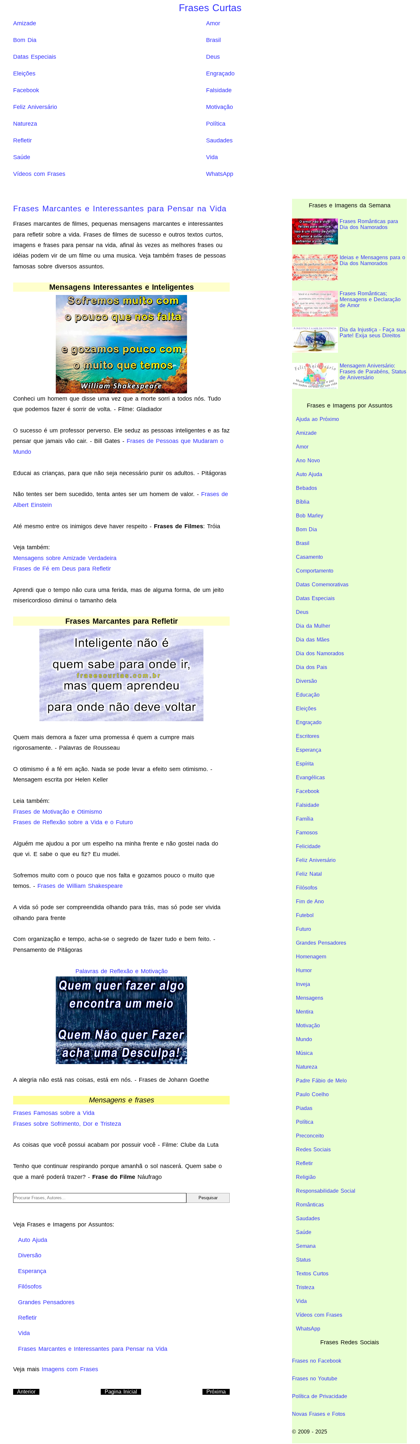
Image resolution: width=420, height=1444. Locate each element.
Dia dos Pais (311, 667)
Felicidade (308, 846)
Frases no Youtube (314, 1378)
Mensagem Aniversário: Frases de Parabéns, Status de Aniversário (373, 371)
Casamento (309, 557)
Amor (213, 23)
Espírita (305, 763)
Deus (213, 56)
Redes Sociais (313, 1149)
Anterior (26, 1391)
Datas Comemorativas (322, 584)
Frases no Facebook (316, 1361)
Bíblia (302, 502)
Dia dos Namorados (320, 653)
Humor (304, 970)
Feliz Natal (309, 874)
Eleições (24, 73)
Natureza (25, 123)
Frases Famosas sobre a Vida (53, 1113)
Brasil (213, 40)
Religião (306, 1177)
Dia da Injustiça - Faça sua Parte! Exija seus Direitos (372, 332)
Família (304, 819)
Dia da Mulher (313, 626)
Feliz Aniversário (35, 107)
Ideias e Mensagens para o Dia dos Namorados (372, 260)
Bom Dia (24, 40)
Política (215, 123)
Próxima (216, 1391)
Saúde (21, 157)
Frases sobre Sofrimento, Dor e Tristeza (67, 1123)
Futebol (305, 915)
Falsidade (219, 90)
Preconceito (310, 1136)
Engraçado (220, 73)
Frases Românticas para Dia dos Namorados (369, 224)
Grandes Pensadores (321, 943)
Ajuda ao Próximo (317, 419)
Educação (308, 695)
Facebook (26, 90)
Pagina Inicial (121, 1391)
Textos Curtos (312, 1273)
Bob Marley (309, 515)
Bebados (306, 488)
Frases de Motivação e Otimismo (57, 811)
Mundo (304, 1039)
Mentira (304, 1012)
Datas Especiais (34, 56)
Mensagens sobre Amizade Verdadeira (64, 558)
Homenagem (311, 956)
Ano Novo (308, 460)
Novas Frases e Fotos (318, 1414)
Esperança (308, 750)
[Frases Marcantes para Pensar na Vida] (121, 343)
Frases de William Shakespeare (80, 886)
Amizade (24, 23)
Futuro (303, 929)
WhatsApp (219, 174)
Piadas (304, 1108)
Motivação (219, 107)
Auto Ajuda (309, 474)
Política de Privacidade (319, 1396)
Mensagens (309, 998)
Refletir (22, 140)
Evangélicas (310, 777)
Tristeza (305, 1287)
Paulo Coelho (312, 1094)
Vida (212, 157)
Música (304, 1053)
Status (303, 1260)
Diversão (306, 681)
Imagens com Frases (70, 1369)
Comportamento (314, 571)
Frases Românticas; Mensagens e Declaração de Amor (370, 299)
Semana (306, 1246)
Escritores (307, 736)
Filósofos (306, 887)
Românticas (310, 1204)
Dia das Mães (312, 639)
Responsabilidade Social (325, 1191)
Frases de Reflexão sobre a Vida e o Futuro (73, 822)
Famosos (307, 832)
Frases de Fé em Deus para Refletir (62, 568)
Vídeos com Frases (39, 174)
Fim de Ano (310, 901)
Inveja (303, 984)
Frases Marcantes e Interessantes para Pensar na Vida (119, 208)
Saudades (219, 140)
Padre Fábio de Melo (321, 1080)
